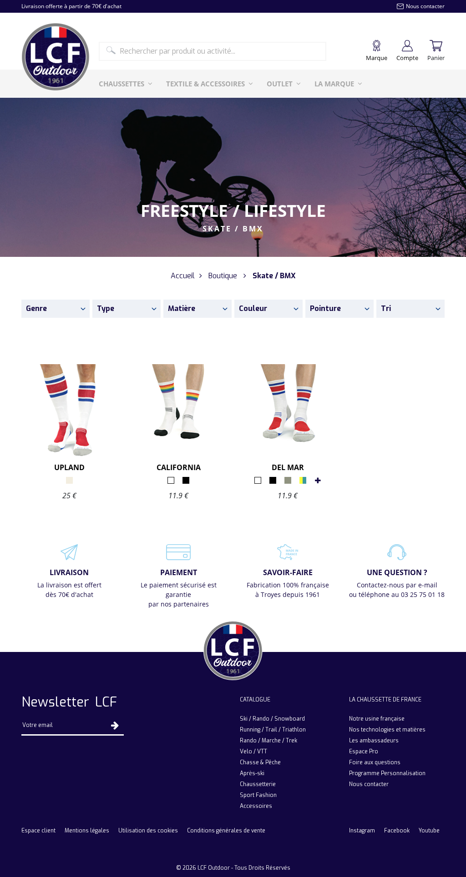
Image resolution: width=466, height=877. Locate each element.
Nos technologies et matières (387, 729)
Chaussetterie (258, 784)
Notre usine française (377, 718)
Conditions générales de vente (226, 830)
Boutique (222, 276)
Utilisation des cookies (148, 830)
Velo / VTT (253, 751)
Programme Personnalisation (387, 773)
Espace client (38, 830)
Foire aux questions (374, 762)
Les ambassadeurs (374, 740)
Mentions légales (87, 830)
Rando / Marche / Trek (268, 740)
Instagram (362, 830)
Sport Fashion (258, 795)
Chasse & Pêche (260, 762)
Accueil (183, 276)
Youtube (429, 830)
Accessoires (256, 806)
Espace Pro (363, 751)
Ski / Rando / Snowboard (272, 718)
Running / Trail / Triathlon (273, 729)
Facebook (397, 830)
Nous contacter (369, 784)
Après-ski (252, 773)
